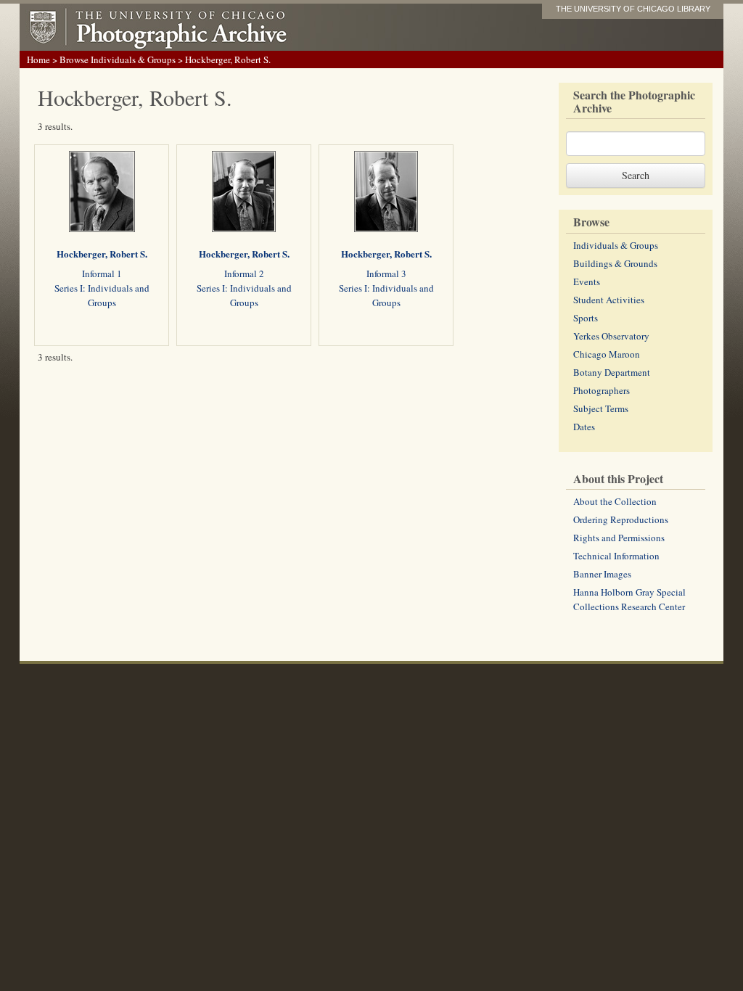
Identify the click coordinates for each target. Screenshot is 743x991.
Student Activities (608, 299)
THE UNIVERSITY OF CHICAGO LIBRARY (633, 8)
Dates (584, 426)
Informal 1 (102, 273)
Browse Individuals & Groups (117, 59)
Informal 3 (386, 273)
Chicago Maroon (606, 354)
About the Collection (615, 501)
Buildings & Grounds (615, 263)
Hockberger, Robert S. (102, 253)
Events (586, 281)
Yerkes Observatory (611, 335)
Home (38, 59)
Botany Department (611, 372)
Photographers (601, 390)
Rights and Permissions (619, 537)
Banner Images (602, 573)
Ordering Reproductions (620, 519)
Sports (585, 317)
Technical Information (616, 555)
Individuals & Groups (615, 245)
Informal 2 (244, 273)
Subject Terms (600, 408)
